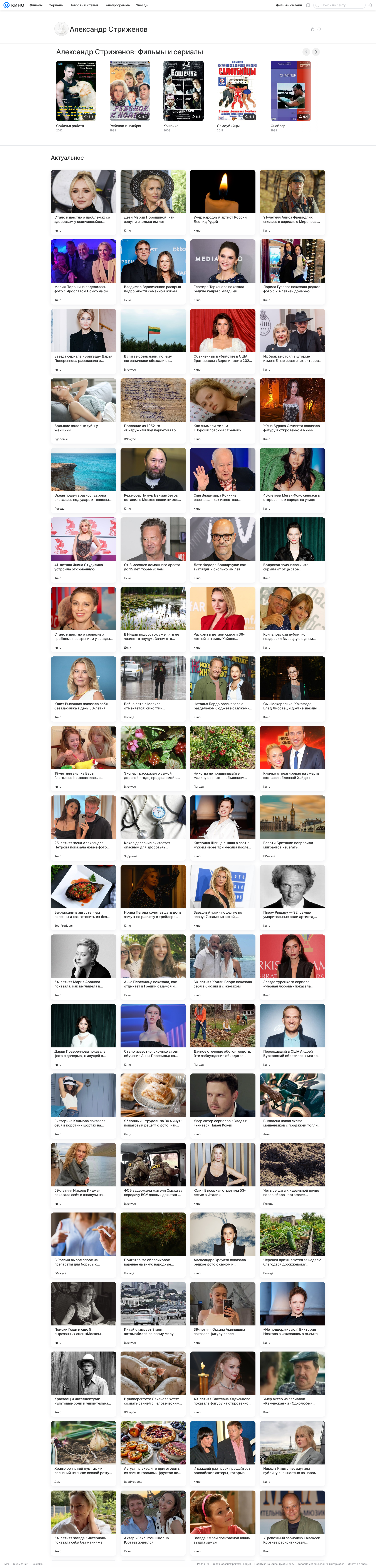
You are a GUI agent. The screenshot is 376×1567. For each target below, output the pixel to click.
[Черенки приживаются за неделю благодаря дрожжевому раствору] (292, 1245)
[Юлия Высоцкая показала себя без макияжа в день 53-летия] (83, 689)
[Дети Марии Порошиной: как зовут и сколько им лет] (153, 202)
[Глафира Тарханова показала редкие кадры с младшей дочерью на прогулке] (222, 272)
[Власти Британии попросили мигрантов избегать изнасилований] (292, 828)
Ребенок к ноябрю (125, 126)
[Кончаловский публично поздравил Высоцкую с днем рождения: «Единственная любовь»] (292, 619)
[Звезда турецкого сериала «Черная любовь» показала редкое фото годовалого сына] (292, 967)
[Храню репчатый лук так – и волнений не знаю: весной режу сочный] (83, 1453)
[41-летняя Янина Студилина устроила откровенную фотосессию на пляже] (83, 550)
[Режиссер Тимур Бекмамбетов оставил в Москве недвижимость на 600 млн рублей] (153, 480)
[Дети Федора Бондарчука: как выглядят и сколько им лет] (222, 550)
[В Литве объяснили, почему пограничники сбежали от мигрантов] (153, 341)
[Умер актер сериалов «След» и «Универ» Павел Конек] (222, 1106)
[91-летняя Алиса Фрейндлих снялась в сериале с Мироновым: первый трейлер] (292, 202)
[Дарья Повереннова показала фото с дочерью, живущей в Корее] (83, 1036)
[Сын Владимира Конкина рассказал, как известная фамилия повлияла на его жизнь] (222, 480)
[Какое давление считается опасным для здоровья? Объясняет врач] (153, 828)
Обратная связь (358, 1563)
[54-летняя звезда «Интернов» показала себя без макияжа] (83, 1523)
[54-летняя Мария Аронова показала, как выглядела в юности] (83, 967)
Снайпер (278, 126)
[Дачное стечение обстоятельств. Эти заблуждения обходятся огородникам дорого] (222, 1036)
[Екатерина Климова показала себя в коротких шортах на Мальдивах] (83, 1106)
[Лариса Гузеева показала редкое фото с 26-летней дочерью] (292, 272)
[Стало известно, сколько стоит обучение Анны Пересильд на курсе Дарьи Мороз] (153, 1036)
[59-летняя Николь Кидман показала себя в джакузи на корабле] (83, 1175)
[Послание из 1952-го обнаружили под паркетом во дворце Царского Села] (153, 411)
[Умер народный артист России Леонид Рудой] (222, 202)
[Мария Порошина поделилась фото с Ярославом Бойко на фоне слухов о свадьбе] (83, 272)
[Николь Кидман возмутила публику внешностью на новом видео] (292, 1453)
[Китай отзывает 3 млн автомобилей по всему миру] (153, 1314)
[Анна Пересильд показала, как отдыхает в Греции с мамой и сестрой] (153, 967)
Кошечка (170, 126)
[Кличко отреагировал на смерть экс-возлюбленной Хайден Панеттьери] (292, 758)
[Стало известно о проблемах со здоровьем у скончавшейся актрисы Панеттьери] (83, 202)
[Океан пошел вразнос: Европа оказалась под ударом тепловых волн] (83, 480)
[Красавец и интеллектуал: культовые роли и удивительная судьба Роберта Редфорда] (83, 1384)
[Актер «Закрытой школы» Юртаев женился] (153, 1523)
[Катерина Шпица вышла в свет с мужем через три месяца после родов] (222, 828)
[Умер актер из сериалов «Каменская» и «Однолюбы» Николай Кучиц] (292, 1384)
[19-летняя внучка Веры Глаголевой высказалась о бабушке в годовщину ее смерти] (83, 758)
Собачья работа (70, 126)
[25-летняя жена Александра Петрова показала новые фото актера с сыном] (83, 828)
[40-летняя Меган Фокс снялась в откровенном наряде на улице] (292, 480)
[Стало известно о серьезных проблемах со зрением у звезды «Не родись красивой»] (83, 619)
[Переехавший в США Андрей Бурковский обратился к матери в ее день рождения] (292, 1036)
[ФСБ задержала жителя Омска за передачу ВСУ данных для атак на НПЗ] (153, 1175)
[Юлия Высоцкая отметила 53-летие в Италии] (222, 1175)
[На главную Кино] (17, 5)
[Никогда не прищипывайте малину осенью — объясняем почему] (222, 758)
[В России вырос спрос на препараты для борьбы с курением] (83, 1245)
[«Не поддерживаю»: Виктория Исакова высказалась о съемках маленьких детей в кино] (292, 1314)
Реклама (37, 1563)
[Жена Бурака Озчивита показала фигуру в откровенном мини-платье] (292, 411)
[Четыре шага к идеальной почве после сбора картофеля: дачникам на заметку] (292, 1175)
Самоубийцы (228, 126)
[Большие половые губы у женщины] (83, 411)
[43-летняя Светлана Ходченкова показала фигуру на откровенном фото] (222, 1384)
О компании (20, 1563)
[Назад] (306, 52)
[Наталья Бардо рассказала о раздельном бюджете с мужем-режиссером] (222, 689)
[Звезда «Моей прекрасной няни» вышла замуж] (222, 1523)
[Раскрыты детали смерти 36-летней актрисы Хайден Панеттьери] (222, 619)
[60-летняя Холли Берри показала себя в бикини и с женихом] (222, 967)
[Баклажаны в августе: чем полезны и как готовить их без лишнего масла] (83, 897)
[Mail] (6, 5)
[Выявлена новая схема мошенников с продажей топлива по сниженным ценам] (292, 1106)
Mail (7, 1563)
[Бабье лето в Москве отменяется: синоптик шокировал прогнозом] (153, 689)
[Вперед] (316, 52)
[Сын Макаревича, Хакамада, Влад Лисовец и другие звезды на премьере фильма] (292, 689)
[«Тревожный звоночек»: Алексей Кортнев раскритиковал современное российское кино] (292, 1523)
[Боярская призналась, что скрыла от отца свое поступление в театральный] (292, 550)
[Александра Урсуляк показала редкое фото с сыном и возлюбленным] (222, 1245)
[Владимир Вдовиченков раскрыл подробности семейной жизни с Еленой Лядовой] (153, 272)
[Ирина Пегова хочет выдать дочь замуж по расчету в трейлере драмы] (153, 897)
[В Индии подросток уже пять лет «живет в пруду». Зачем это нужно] (153, 619)
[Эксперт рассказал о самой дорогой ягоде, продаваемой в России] (153, 758)
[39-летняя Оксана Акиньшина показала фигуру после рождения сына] (222, 1314)
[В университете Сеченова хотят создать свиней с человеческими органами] (153, 1384)
